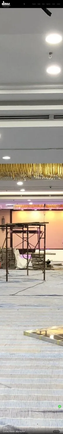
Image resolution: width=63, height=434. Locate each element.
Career (53, 4)
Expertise (48, 4)
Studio (39, 4)
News (43, 4)
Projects (34, 4)
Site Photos (56, 431)
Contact (58, 4)
